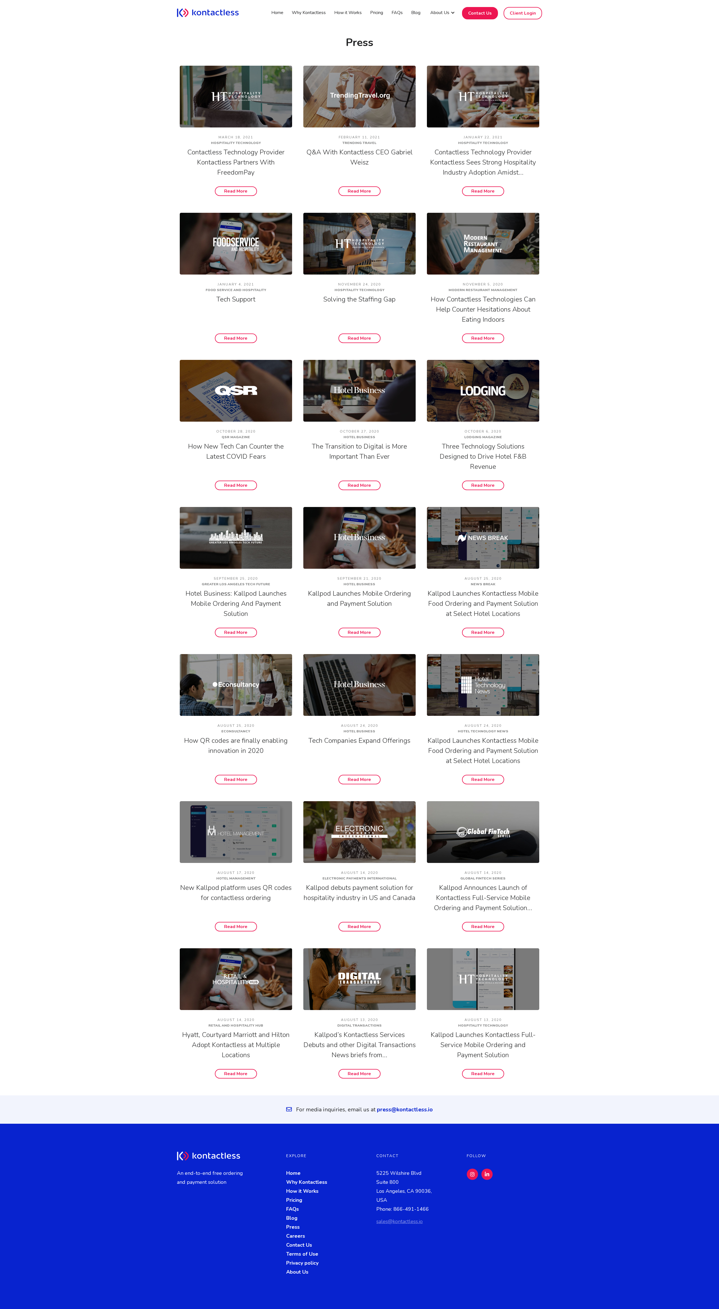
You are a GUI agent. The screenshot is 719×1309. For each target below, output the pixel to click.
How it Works (348, 13)
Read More (235, 191)
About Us (297, 1272)
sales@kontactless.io (399, 1221)
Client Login (523, 13)
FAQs (397, 13)
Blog (415, 13)
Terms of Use (302, 1254)
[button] (443, 12)
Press (293, 1227)
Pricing (376, 13)
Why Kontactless (309, 13)
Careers (295, 1236)
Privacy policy (302, 1263)
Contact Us (480, 13)
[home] (212, 13)
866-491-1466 (411, 1209)
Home (277, 13)
